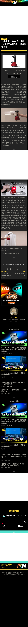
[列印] (20, 73)
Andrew (8, 70)
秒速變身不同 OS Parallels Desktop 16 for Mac (6, 275)
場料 (2, 460)
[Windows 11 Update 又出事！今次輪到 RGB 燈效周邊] (14, 363)
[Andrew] (14, 311)
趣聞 (2, 393)
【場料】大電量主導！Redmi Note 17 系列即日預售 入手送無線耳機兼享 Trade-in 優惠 (13, 456)
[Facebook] (7, 73)
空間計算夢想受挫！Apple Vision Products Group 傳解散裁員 (13, 383)
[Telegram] (14, 73)
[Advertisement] (14, 20)
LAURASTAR (18, 264)
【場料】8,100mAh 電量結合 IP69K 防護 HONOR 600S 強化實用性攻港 (13, 464)
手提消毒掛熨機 (10, 264)
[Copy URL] (17, 73)
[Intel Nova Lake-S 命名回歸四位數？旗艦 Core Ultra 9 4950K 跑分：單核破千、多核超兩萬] (14, 338)
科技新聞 (4, 38)
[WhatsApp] (10, 73)
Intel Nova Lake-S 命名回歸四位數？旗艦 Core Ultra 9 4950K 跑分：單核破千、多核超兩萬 (13, 349)
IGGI (23, 264)
